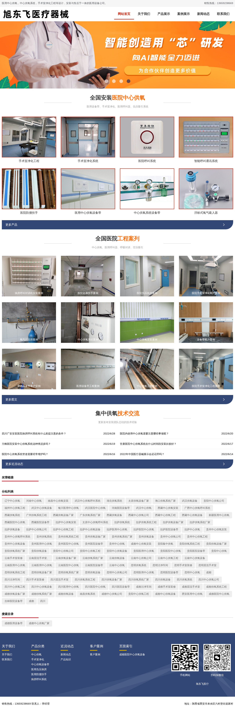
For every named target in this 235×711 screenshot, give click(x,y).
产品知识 (66, 659)
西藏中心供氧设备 (192, 515)
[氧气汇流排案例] (29, 322)
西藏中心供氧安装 (168, 507)
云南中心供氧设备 (195, 558)
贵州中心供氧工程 (197, 536)
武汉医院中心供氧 (95, 507)
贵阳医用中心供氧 (143, 550)
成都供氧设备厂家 (15, 593)
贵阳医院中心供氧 (170, 550)
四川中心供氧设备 (41, 586)
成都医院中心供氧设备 (132, 654)
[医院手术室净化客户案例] (206, 276)
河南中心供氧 (34, 500)
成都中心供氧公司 (112, 593)
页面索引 (126, 646)
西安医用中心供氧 (192, 593)
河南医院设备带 (121, 507)
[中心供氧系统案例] (88, 322)
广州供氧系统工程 (36, 515)
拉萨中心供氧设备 (90, 529)
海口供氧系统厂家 (165, 500)
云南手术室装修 (14, 558)
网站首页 (124, 14)
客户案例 (96, 646)
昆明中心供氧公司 (117, 572)
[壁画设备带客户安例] (29, 368)
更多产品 (115, 224)
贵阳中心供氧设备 (117, 550)
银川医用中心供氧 (68, 507)
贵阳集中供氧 (165, 543)
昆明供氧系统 (138, 565)
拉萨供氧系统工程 (146, 522)
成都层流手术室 (191, 586)
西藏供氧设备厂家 (63, 515)
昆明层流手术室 (207, 565)
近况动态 (67, 646)
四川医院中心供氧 (95, 586)
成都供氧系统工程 (216, 586)
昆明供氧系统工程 (15, 572)
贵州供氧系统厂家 (122, 536)
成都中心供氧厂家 (39, 623)
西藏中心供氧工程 (165, 515)
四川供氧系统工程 (85, 579)
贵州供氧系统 (44, 536)
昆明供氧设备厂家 (41, 572)
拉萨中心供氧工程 (63, 529)
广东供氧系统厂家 (90, 515)
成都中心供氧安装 (141, 543)
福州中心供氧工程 (15, 507)
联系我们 (223, 14)
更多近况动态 (115, 463)
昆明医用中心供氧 (143, 572)
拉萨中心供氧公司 (36, 529)
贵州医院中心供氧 (68, 543)
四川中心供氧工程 (15, 586)
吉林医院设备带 (14, 601)
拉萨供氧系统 (122, 522)
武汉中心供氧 (143, 507)
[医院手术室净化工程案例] (206, 368)
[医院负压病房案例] (147, 276)
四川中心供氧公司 (208, 579)
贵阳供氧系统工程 (189, 543)
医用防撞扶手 (39, 674)
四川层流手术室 (59, 579)
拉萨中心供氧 (192, 529)
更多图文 (115, 399)
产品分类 (37, 646)
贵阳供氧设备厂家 (216, 543)
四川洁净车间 (12, 579)
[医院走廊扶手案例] (88, 276)
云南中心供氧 (117, 565)
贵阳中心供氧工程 (90, 550)
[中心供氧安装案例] (147, 322)
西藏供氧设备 (114, 515)
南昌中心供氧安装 (58, 500)
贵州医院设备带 (94, 543)
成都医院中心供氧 (219, 593)
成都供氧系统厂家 (41, 593)
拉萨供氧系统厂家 (200, 522)
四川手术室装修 (35, 579)
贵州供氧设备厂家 (95, 536)
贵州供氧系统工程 (68, 536)
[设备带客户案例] (206, 322)
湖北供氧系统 (114, 500)
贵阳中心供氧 (219, 550)
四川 (42, 601)
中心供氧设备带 (40, 664)
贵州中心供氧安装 (216, 529)
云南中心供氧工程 (168, 558)
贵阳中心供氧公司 (214, 500)
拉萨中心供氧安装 (66, 522)
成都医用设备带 (14, 623)
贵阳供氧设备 (39, 550)
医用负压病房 (39, 669)
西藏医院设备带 (40, 522)
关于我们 (144, 14)
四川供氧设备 (163, 579)
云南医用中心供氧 (15, 565)
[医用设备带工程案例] (88, 368)
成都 (208, 572)
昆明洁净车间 (160, 565)
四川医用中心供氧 (68, 586)
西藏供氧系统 (12, 515)
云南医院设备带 (94, 565)
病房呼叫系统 (39, 679)
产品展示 (164, 14)
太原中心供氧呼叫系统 (95, 522)
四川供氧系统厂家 (138, 579)
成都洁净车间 (143, 586)
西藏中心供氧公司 (138, 515)
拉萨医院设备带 (169, 529)
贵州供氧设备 (146, 536)
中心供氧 (36, 654)
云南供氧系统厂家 (92, 558)
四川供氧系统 (184, 579)
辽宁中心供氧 (12, 500)
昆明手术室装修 (183, 565)
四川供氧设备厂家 (112, 579)
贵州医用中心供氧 (41, 543)
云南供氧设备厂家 (66, 558)
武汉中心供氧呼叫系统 (87, 500)
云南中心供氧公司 (141, 558)
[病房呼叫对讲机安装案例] (29, 276)
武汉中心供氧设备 (41, 507)
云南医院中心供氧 (68, 565)
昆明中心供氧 (192, 572)
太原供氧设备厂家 (138, 500)
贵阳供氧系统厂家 (15, 550)
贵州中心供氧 (117, 543)
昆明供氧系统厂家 (68, 572)
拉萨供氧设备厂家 (173, 522)
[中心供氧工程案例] (147, 368)
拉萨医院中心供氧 (143, 529)
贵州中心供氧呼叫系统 (17, 536)
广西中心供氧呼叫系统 (197, 507)
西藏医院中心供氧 (15, 522)
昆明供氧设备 (92, 572)
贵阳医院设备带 (196, 550)
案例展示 (183, 14)
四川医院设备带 (121, 586)
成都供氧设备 (66, 593)
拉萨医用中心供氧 (117, 529)
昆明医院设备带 (169, 572)
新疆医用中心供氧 (219, 515)
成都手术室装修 (167, 586)
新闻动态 (203, 14)
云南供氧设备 (117, 558)
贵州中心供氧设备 (15, 543)
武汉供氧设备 (189, 500)
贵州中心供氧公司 (170, 536)
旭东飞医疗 (202, 683)
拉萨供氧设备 (12, 529)
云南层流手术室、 (39, 558)
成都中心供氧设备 (165, 593)
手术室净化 (37, 659)
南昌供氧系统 (87, 593)
